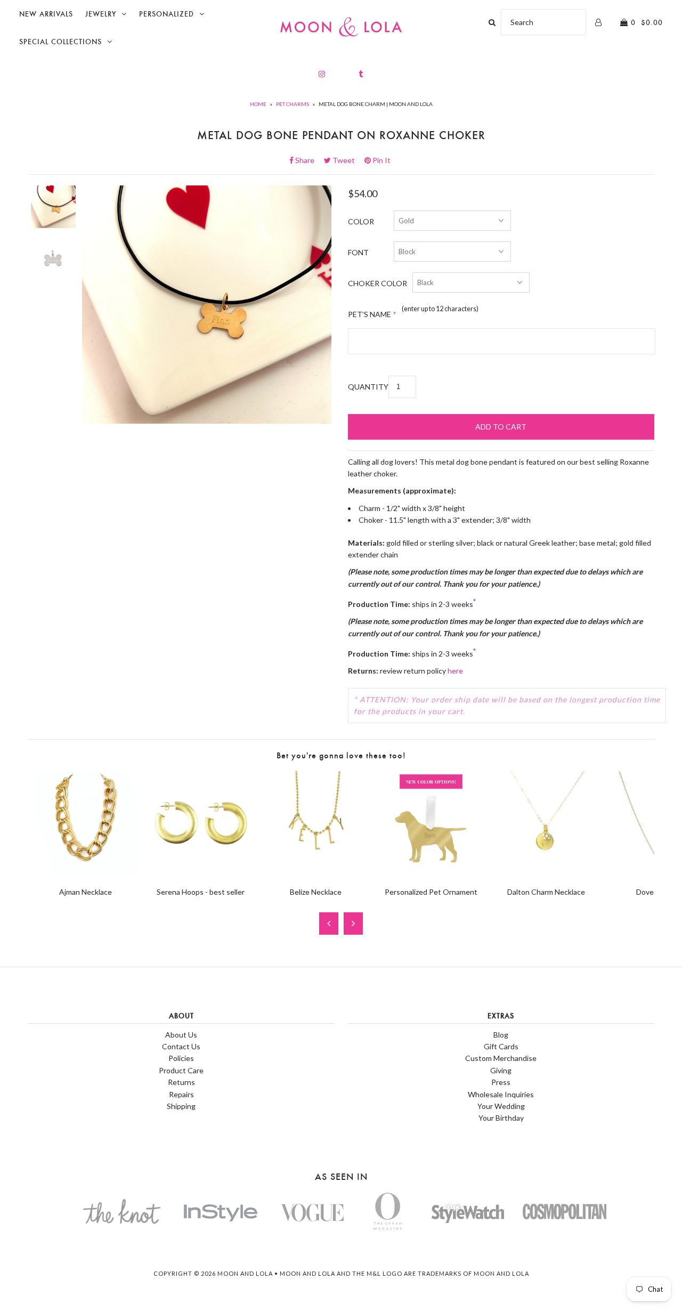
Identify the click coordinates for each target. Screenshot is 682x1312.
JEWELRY (100, 14)
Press (500, 1082)
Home (258, 104)
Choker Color (377, 283)
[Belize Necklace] (316, 872)
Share (308, 160)
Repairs (181, 1094)
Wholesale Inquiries (501, 1094)
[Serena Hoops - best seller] (201, 872)
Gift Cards (501, 1046)
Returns (181, 1082)
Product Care (181, 1070)
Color (361, 221)
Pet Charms (292, 104)
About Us (181, 1034)
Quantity (368, 386)
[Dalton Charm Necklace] (546, 872)
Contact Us (181, 1046)
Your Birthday (501, 1117)
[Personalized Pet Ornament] (431, 872)
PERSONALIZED (166, 14)
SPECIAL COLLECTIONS (60, 41)
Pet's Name (369, 314)
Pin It (381, 160)
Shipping (181, 1106)
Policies (181, 1058)
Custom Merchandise (501, 1058)
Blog (500, 1034)
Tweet (347, 160)
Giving (501, 1070)
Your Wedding (501, 1106)
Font (358, 252)
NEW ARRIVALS (46, 14)
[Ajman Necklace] (86, 872)
